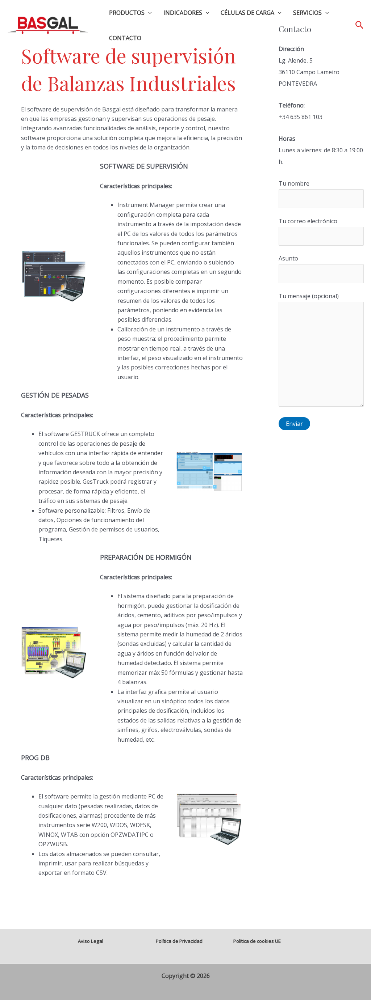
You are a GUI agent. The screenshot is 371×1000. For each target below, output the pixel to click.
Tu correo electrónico (308, 221)
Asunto (288, 258)
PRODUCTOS (127, 13)
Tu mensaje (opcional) (309, 296)
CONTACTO (125, 38)
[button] (148, 12)
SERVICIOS (307, 13)
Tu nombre (294, 183)
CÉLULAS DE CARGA (247, 13)
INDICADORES (182, 13)
